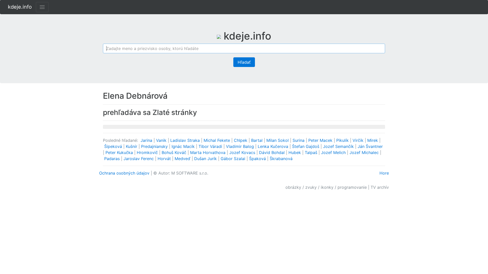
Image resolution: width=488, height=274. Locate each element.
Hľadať (244, 62)
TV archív (380, 187)
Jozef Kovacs (242, 152)
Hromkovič (148, 152)
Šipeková (113, 146)
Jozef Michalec (364, 152)
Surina (299, 140)
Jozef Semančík (339, 146)
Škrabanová (281, 158)
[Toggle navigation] (42, 7)
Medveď (183, 158)
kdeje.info (20, 7)
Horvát (165, 158)
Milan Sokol (278, 140)
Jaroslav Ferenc (139, 158)
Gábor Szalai (234, 158)
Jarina (147, 140)
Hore (384, 173)
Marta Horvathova (208, 152)
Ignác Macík (184, 146)
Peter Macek (321, 140)
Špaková (258, 158)
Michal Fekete (217, 140)
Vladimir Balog (240, 146)
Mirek (373, 140)
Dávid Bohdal (272, 152)
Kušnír (132, 146)
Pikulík (343, 140)
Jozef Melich (334, 152)
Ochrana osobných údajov (124, 173)
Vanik (162, 140)
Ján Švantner (370, 146)
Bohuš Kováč (175, 152)
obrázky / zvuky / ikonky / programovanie (326, 187)
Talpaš (311, 152)
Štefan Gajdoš (306, 146)
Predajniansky (155, 146)
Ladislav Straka (185, 140)
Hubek (295, 152)
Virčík (359, 140)
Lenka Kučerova (273, 146)
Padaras (112, 158)
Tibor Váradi (211, 146)
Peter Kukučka (119, 152)
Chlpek (241, 140)
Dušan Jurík (206, 158)
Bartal (257, 140)
